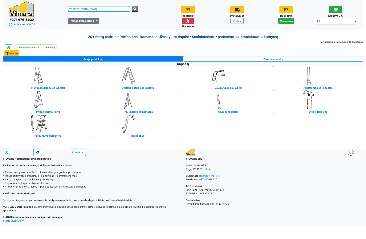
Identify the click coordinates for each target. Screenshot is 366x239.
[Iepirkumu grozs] (336, 9)
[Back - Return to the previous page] (37, 152)
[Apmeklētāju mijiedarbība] (286, 9)
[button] (11, 53)
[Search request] (135, 9)
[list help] (188, 9)
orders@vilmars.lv (13, 220)
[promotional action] (188, 21)
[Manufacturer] (350, 153)
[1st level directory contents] (8, 47)
